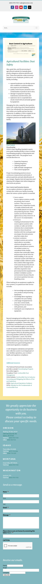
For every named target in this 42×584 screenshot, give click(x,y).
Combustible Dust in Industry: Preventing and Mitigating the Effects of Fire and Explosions (20, 379)
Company (6, 572)
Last (4, 504)
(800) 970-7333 (14, 3)
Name (5, 565)
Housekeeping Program (25, 369)
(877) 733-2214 (13, 451)
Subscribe (6, 575)
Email (5, 568)
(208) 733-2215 (11, 453)
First (4, 498)
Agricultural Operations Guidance (21, 383)
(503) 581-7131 (11, 440)
